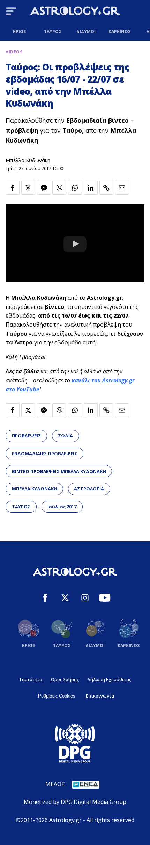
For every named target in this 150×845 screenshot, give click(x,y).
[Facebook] (45, 599)
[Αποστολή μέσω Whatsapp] (75, 188)
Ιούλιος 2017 (61, 506)
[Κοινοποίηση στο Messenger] (44, 188)
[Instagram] (85, 599)
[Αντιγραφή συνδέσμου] (106, 188)
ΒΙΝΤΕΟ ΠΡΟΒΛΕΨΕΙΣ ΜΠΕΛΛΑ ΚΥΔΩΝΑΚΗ (59, 471)
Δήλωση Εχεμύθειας (109, 679)
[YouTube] (105, 599)
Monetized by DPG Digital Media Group (75, 802)
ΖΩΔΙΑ (65, 436)
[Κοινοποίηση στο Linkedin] (91, 188)
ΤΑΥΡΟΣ (21, 506)
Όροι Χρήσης (65, 679)
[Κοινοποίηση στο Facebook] (13, 188)
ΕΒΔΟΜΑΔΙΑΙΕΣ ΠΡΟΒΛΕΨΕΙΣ (44, 453)
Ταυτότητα (30, 679)
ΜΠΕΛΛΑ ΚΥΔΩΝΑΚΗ (34, 489)
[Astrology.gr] (75, 11)
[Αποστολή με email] (122, 188)
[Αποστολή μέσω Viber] (59, 188)
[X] (65, 599)
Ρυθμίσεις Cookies (56, 696)
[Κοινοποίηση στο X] (28, 188)
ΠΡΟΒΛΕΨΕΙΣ (26, 436)
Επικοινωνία (100, 696)
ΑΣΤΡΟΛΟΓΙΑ (89, 489)
